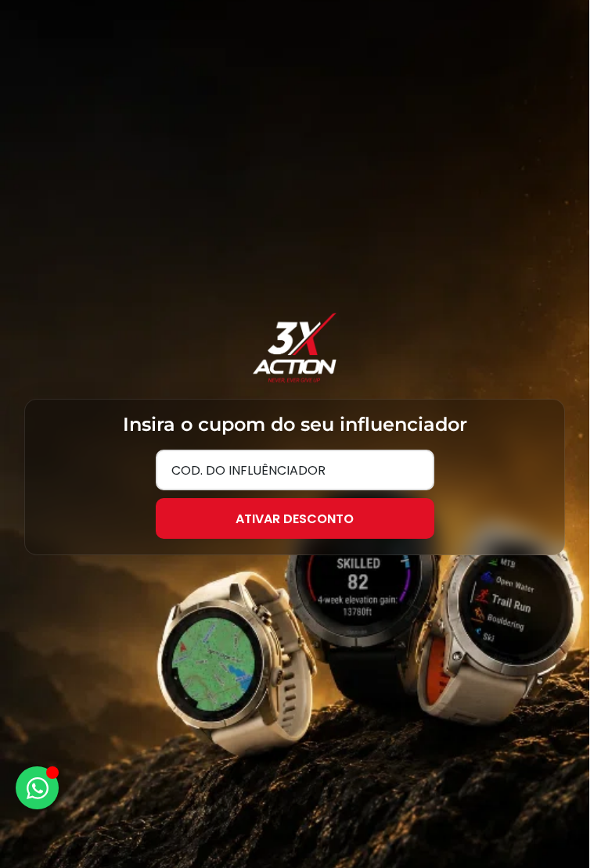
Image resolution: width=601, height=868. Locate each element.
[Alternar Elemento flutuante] (37, 787)
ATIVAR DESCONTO (295, 519)
